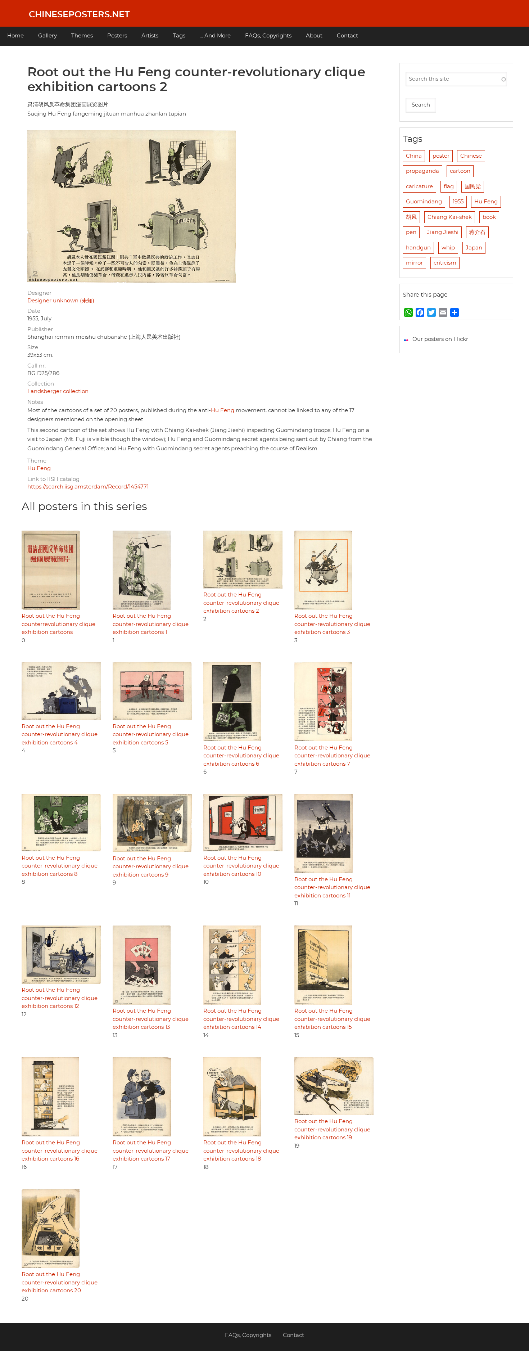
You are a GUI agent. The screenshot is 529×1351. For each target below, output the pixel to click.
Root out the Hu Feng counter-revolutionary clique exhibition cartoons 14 (241, 1019)
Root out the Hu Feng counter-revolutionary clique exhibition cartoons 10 (241, 866)
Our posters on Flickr (440, 339)
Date (33, 311)
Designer (39, 293)
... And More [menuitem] (215, 36)
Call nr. (36, 366)
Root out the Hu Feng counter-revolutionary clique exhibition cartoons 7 (332, 756)
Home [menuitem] (15, 36)
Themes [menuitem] (82, 36)
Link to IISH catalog (53, 479)
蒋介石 (477, 232)
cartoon (460, 171)
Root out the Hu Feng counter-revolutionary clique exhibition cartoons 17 (151, 1151)
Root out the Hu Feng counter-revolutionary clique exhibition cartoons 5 (151, 735)
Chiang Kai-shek (450, 217)
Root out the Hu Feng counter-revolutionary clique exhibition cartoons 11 (332, 888)
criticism (445, 263)
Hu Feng (222, 410)
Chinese (471, 156)
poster (441, 156)
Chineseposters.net (79, 14)
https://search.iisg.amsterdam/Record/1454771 (88, 487)
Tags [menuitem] (179, 36)
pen (411, 232)
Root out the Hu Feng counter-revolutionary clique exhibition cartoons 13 (151, 1019)
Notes (35, 402)
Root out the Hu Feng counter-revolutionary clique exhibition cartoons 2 (241, 603)
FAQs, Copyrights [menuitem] (268, 36)
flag (449, 186)
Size (32, 347)
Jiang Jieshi (442, 232)
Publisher (40, 329)
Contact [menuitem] (347, 36)
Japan (474, 248)
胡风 (411, 217)
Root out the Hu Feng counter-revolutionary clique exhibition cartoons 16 (60, 1151)
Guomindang (424, 201)
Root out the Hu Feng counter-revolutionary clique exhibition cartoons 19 (332, 1129)
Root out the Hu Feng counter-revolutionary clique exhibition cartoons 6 (241, 756)
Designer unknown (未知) (60, 300)
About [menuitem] (314, 36)
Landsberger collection (58, 391)
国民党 (473, 186)
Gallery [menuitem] (47, 36)
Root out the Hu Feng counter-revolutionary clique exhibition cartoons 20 (60, 1282)
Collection (40, 384)
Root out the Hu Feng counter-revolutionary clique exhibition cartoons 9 (151, 867)
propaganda (422, 171)
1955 (458, 201)
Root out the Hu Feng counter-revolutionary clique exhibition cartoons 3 (332, 624)
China (414, 156)
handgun (418, 248)
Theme (36, 461)
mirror (414, 263)
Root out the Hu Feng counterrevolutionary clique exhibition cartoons (58, 624)
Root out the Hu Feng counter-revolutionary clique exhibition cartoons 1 (151, 624)
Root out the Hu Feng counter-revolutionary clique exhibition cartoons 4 (60, 735)
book (489, 217)
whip (448, 248)
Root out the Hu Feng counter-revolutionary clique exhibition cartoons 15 (332, 1019)
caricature (419, 186)
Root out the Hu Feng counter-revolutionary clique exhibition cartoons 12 (60, 998)
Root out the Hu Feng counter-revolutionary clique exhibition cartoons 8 (60, 866)
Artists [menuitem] (149, 36)
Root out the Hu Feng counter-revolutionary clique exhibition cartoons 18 (241, 1151)
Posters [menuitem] (117, 36)
